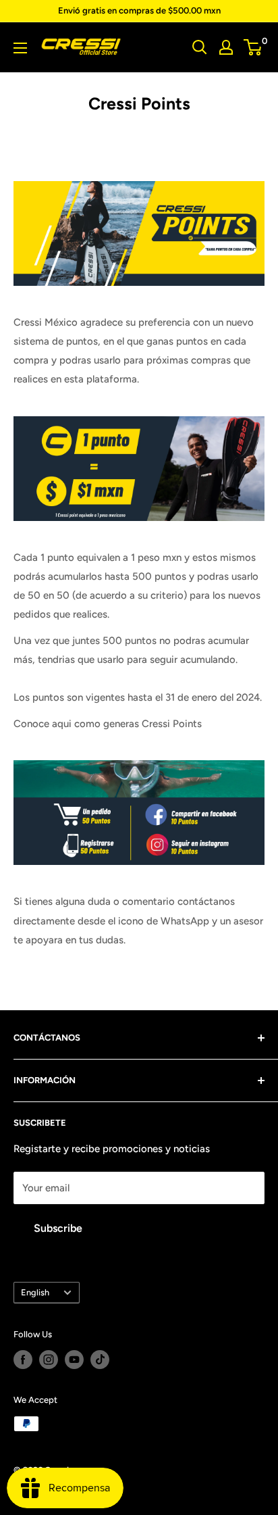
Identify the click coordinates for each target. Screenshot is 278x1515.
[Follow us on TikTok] (99, 1359)
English (35, 1292)
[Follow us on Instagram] (48, 1359)
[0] (253, 47)
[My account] (226, 47)
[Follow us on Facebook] (22, 1359)
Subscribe (58, 1228)
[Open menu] (20, 48)
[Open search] (199, 47)
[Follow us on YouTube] (74, 1359)
